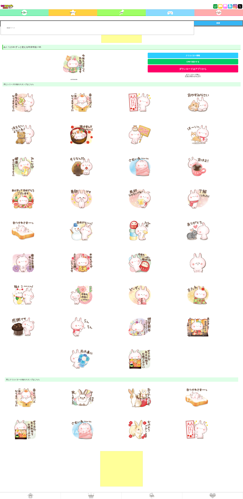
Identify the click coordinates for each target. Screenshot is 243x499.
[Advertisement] (121, 36)
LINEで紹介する (192, 61)
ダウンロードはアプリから (193, 68)
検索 (218, 23)
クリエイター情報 (193, 55)
